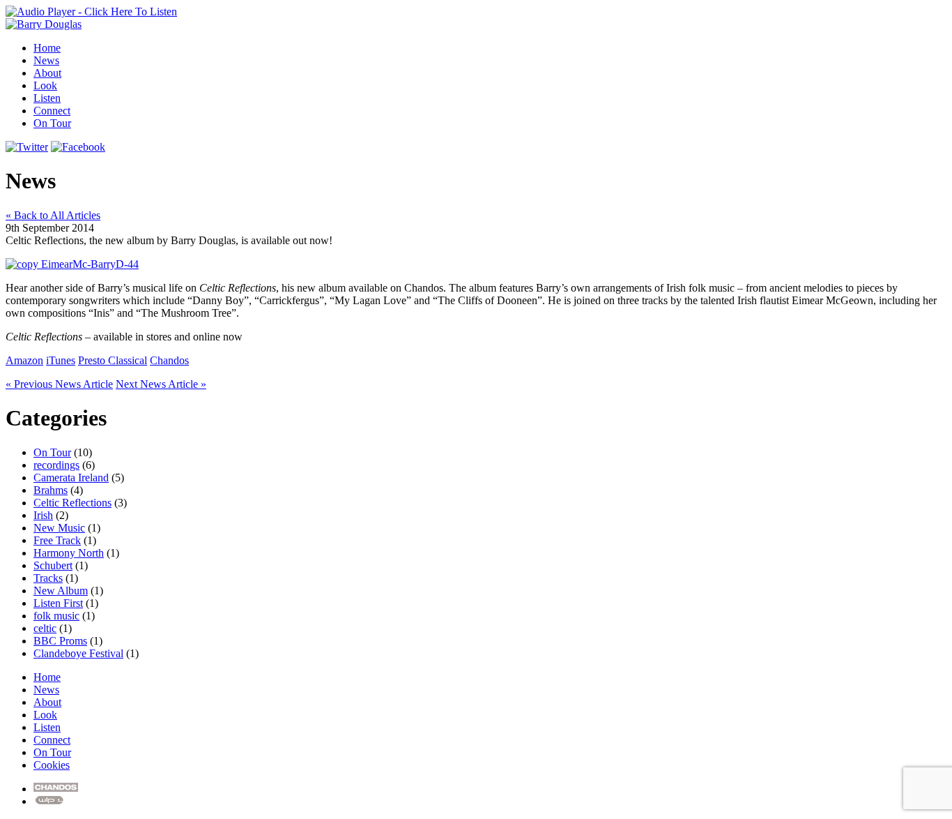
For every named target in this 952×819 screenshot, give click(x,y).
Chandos (169, 360)
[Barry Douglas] (44, 24)
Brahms (50, 490)
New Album (60, 590)
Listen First (58, 603)
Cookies (51, 765)
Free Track (57, 540)
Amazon (24, 360)
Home (47, 48)
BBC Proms (60, 641)
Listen (47, 98)
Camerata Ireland (71, 477)
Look (45, 85)
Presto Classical (112, 360)
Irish (43, 515)
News (46, 60)
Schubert (52, 565)
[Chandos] (55, 789)
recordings (56, 465)
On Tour (52, 123)
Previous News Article (59, 384)
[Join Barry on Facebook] (78, 147)
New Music (59, 528)
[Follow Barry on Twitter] (27, 147)
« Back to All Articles (53, 215)
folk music (56, 616)
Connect (51, 111)
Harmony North (68, 553)
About (47, 73)
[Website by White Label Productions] (49, 801)
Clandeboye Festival (78, 653)
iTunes (60, 360)
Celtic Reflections (72, 503)
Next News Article (161, 384)
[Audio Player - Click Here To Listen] (91, 11)
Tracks (48, 578)
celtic (44, 628)
